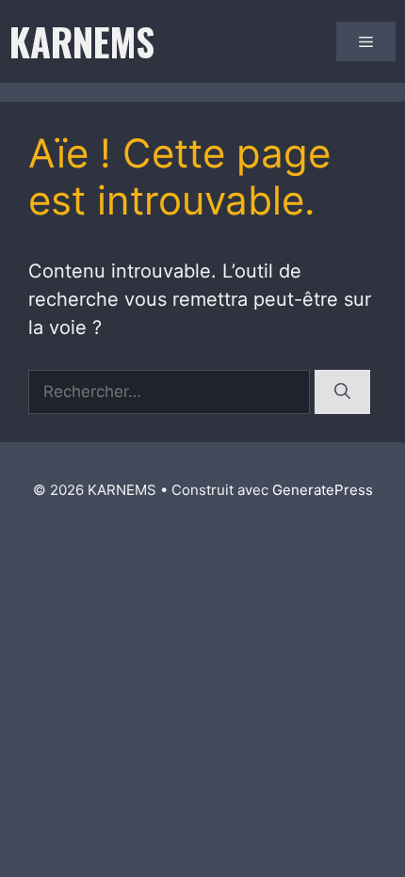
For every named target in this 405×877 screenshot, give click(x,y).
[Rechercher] (342, 392)
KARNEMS (81, 41)
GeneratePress (322, 490)
